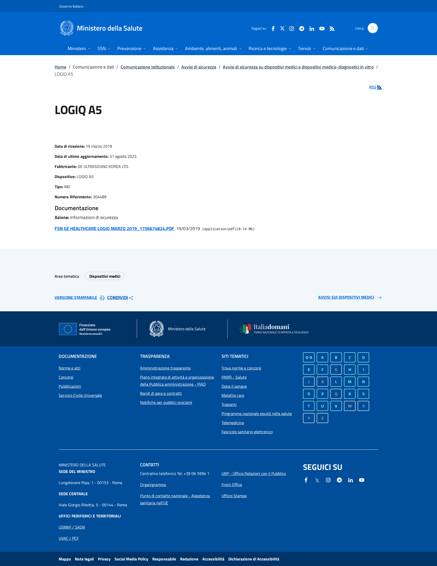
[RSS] (330, 28)
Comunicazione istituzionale (148, 66)
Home (60, 66)
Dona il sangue (234, 386)
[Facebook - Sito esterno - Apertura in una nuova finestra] (271, 28)
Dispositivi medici (104, 276)
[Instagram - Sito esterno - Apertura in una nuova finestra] (290, 28)
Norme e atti (69, 368)
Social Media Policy (131, 559)
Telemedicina (233, 423)
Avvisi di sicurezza (198, 66)
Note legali (84, 559)
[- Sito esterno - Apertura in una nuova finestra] (362, 479)
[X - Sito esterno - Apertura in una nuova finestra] (282, 28)
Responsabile (164, 559)
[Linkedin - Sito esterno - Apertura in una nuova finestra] (310, 28)
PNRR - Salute (234, 377)
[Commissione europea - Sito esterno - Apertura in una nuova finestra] (85, 329)
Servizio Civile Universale (80, 395)
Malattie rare (233, 395)
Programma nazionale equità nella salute (257, 413)
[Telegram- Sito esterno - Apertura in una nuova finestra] (300, 28)
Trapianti (229, 404)
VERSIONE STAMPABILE (76, 297)
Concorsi (66, 377)
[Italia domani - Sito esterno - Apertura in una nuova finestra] (277, 329)
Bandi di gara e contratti (161, 393)
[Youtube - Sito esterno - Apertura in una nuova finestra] (320, 28)
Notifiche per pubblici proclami (166, 402)
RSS (372, 87)
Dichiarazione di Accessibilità (253, 559)
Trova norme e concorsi (241, 368)
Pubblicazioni (70, 386)
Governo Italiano (71, 6)
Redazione (189, 559)
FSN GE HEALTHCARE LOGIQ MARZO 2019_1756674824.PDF (114, 228)
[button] (373, 28)
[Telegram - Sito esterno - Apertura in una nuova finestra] (339, 479)
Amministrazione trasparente (165, 368)
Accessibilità (213, 559)
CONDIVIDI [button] (117, 297)
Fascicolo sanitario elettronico (247, 432)
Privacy (104, 559)
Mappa (65, 559)
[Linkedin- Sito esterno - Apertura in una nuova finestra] (350, 479)
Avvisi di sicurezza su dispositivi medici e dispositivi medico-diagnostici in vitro (298, 66)
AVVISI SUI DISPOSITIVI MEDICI (346, 297)
